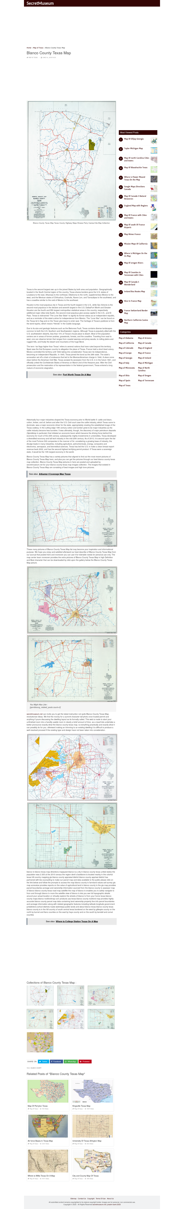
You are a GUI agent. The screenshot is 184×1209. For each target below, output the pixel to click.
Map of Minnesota (127, 368)
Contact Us (82, 1198)
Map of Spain (124, 380)
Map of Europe (125, 353)
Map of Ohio (124, 375)
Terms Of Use (101, 1198)
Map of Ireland (144, 358)
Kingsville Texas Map (81, 1106)
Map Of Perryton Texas (38, 1106)
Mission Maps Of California (135, 244)
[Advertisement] (92, 27)
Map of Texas (33, 57)
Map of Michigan (145, 363)
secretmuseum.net (35, 714)
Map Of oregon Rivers (133, 263)
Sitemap (73, 1198)
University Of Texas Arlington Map (86, 1140)
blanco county (36, 1068)
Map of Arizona (145, 338)
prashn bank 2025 (114, 1204)
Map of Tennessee (146, 380)
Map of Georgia (125, 358)
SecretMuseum (40, 3)
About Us (110, 1198)
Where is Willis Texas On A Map (41, 1175)
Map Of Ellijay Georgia (134, 139)
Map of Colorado (126, 348)
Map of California (126, 343)
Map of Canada (144, 343)
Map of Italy (124, 363)
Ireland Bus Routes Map (134, 291)
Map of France (144, 353)
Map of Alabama (126, 338)
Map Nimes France (132, 234)
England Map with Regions (136, 205)
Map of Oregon (144, 375)
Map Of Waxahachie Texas (135, 167)
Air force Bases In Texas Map (40, 1140)
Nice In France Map (132, 301)
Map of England (145, 348)
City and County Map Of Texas (85, 1175)
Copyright (90, 1198)
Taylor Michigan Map (133, 148)
